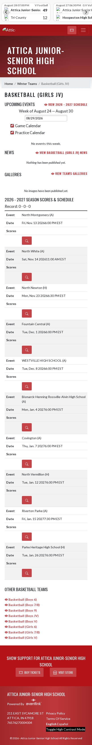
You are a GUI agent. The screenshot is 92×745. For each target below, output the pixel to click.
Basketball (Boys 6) (22, 599)
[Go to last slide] (6, 12)
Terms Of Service (58, 719)
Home (9, 84)
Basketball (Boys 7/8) (24, 605)
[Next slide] (86, 12)
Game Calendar (28, 125)
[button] (71, 30)
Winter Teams (27, 84)
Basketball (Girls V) (22, 637)
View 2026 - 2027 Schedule (67, 104)
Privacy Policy (55, 713)
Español (62, 724)
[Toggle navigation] (83, 30)
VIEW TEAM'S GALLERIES (70, 173)
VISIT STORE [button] (66, 672)
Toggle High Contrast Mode (65, 729)
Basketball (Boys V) (22, 621)
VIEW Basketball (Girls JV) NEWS (63, 152)
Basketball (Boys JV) (23, 616)
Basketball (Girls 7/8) (24, 632)
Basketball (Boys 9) (22, 610)
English (51, 724)
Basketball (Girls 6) (22, 627)
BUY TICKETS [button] (32, 672)
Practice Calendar (30, 132)
